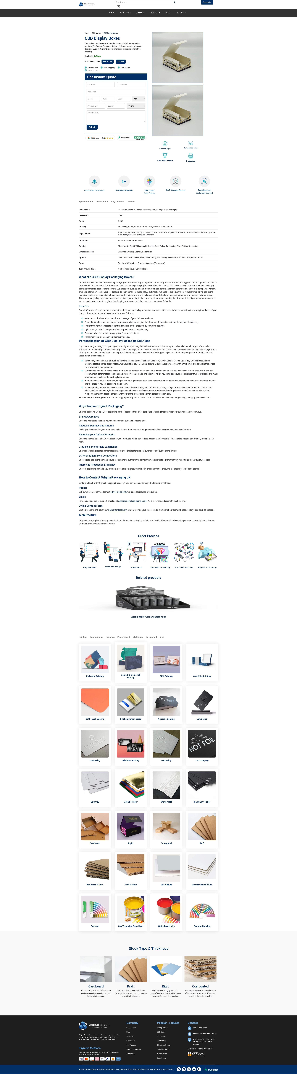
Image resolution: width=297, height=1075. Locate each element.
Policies (180, 13)
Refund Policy (148, 1069)
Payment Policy (168, 1069)
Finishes (110, 637)
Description (102, 201)
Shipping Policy (138, 1069)
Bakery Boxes (162, 1028)
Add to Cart (107, 62)
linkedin (199, 1069)
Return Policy (158, 1069)
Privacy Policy (114, 1069)
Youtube (194, 1069)
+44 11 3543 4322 (118, 492)
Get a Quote (131, 1028)
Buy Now (121, 62)
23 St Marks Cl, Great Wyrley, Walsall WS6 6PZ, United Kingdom (204, 1040)
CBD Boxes (96, 33)
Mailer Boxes (162, 1054)
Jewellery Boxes (163, 1049)
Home (111, 13)
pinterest (189, 1069)
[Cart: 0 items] (118, 6)
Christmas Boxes (163, 1045)
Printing (83, 637)
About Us (130, 1036)
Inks (162, 637)
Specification (86, 201)
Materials (138, 637)
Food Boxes (161, 1036)
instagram (183, 1069)
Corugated (151, 637)
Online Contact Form (117, 510)
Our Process (131, 1045)
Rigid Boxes (161, 1041)
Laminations (96, 637)
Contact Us (207, 2)
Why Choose (117, 201)
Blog (168, 13)
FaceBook (178, 1069)
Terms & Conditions (126, 1069)
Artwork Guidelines (133, 1049)
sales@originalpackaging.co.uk (132, 501)
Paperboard (123, 637)
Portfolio (155, 13)
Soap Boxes (161, 1058)
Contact (131, 201)
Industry (124, 13)
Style (139, 13)
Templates (130, 1054)
